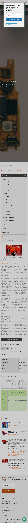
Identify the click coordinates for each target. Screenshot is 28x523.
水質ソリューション (6, 513)
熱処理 (11, 165)
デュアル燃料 (6, 181)
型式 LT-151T (5, 348)
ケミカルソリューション (8, 515)
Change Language (14, 19)
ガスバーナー (6, 202)
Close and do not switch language (11, 23)
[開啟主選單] (25, 3)
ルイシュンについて (6, 501)
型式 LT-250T (14, 348)
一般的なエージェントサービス (9, 503)
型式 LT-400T (14, 351)
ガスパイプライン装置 (8, 220)
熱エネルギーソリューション (9, 510)
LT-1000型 (4, 354)
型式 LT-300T (5, 351)
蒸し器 (5, 199)
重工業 (5, 187)
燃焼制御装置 (6, 211)
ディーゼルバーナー (6, 168)
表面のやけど (6, 196)
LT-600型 (22, 351)
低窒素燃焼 (6, 190)
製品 (6, 165)
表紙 (2, 165)
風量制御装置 (6, 214)
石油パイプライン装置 (8, 217)
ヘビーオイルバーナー (8, 208)
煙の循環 (5, 193)
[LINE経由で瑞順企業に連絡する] (24, 519)
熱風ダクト (6, 184)
